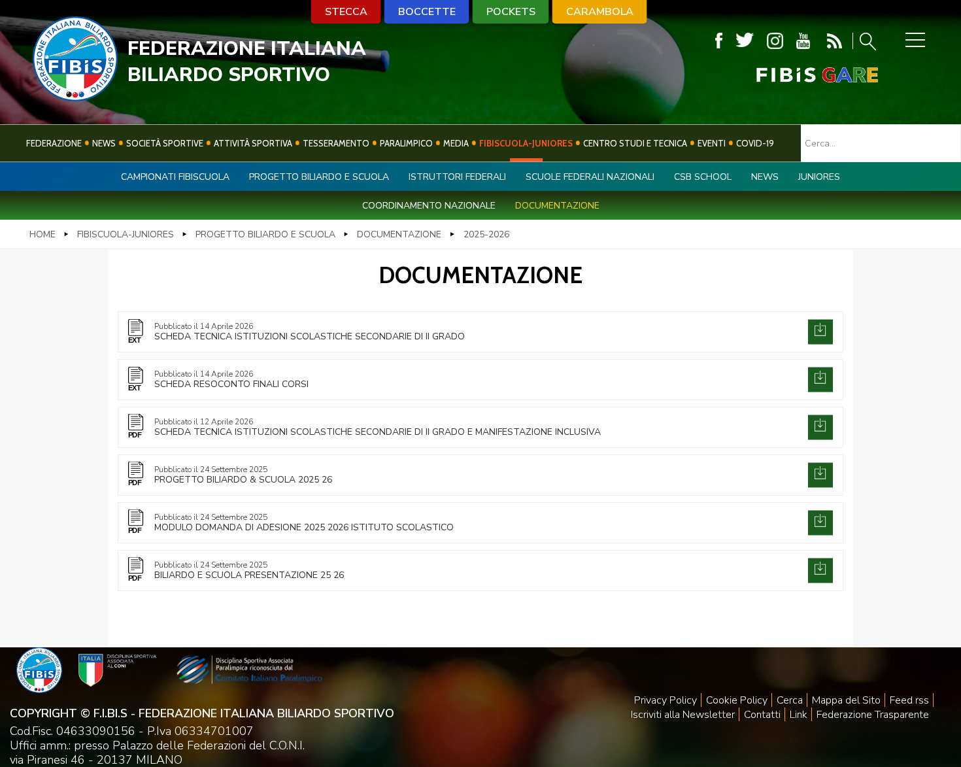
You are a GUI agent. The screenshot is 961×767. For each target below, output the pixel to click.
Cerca (790, 700)
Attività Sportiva (253, 143)
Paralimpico (406, 143)
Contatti (762, 714)
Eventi (712, 143)
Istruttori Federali (457, 177)
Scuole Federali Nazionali (590, 177)
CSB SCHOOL (703, 177)
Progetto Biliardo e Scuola (319, 177)
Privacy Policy (665, 700)
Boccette (427, 12)
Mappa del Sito (846, 700)
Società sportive (164, 143)
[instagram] (775, 41)
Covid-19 (755, 143)
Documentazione (557, 205)
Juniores (819, 177)
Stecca (346, 12)
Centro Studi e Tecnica (635, 143)
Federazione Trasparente (873, 714)
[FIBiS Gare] (796, 75)
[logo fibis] (75, 97)
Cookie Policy (736, 700)
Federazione (54, 143)
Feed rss (909, 700)
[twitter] (744, 41)
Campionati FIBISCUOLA (175, 177)
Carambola (599, 12)
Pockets (510, 12)
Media (456, 143)
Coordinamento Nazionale (429, 205)
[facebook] (719, 41)
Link (798, 714)
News (104, 143)
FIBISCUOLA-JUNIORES (526, 143)
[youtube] (803, 41)
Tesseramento (336, 143)
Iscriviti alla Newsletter (683, 714)
